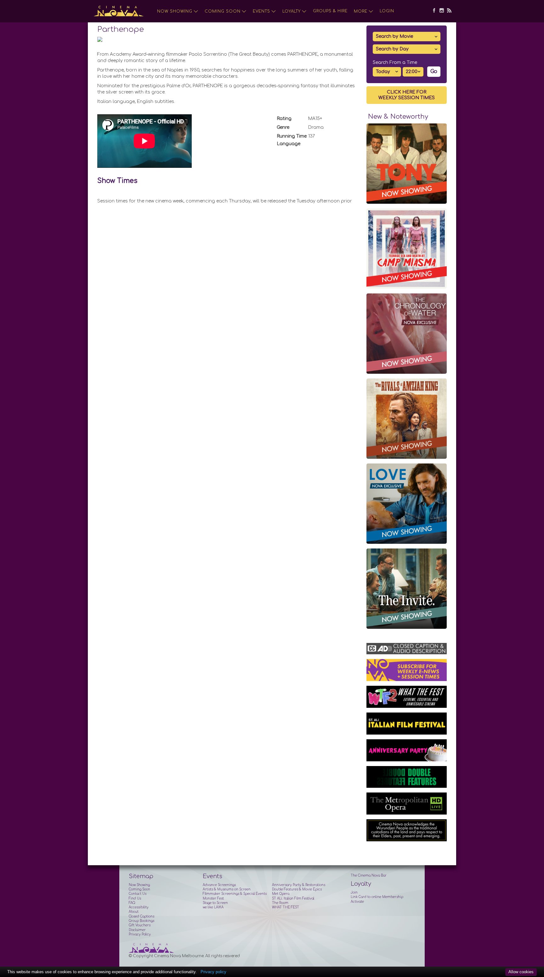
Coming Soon (223, 11)
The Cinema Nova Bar (369, 875)
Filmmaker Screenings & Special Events (235, 893)
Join (354, 892)
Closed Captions (141, 916)
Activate (357, 901)
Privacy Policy (140, 934)
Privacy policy (213, 971)
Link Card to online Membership (377, 897)
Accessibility (139, 907)
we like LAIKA (213, 907)
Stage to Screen (215, 903)
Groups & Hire (330, 11)
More (360, 11)
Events (261, 11)
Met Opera (280, 893)
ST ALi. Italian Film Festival (293, 898)
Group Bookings (141, 921)
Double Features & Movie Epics (297, 889)
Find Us (135, 898)
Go (433, 71)
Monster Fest (213, 898)
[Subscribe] (447, 11)
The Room (280, 903)
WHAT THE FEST (285, 907)
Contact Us (137, 893)
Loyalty (291, 11)
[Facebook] (432, 11)
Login (387, 11)
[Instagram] (440, 11)
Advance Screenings (219, 885)
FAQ (132, 903)
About (134, 911)
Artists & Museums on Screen (227, 889)
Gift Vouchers (139, 925)
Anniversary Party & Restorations (298, 885)
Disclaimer (137, 930)
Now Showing (174, 11)
